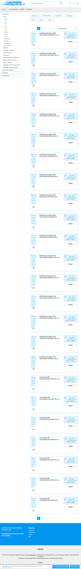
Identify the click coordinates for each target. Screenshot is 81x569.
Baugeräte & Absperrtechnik (10, 67)
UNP (6, 27)
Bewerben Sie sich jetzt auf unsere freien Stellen (13, 534)
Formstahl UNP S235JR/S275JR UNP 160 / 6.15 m (50, 459)
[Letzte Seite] (51, 28)
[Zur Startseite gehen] (13, 3)
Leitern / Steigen (7, 62)
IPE (5, 25)
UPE (6, 30)
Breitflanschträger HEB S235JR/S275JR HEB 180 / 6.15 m (50, 115)
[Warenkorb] (77, 3)
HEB (6, 23)
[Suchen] (60, 3)
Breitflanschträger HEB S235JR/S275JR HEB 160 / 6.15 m (50, 95)
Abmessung (35, 15)
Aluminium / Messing (8, 50)
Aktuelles (5, 73)
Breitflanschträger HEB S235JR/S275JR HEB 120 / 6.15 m (50, 54)
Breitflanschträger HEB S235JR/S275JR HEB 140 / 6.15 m (50, 74)
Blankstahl (6, 41)
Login (70, 34)
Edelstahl (5, 47)
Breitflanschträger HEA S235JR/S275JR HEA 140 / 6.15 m (50, 297)
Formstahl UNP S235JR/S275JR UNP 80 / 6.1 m (49, 378)
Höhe (33, 20)
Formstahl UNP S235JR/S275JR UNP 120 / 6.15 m (50, 418)
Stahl (4, 16)
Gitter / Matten (7, 45)
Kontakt (30, 534)
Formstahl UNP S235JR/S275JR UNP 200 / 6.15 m (49, 499)
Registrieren (71, 35)
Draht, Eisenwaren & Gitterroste (11, 57)
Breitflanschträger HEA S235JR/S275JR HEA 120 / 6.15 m (50, 277)
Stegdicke (70, 15)
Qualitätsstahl (7, 43)
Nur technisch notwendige (60, 566)
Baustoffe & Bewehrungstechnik (11, 65)
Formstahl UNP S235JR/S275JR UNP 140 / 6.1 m (50, 438)
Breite (50, 20)
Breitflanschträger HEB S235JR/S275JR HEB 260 (48, 216)
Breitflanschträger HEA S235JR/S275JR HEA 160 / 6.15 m (50, 317)
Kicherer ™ (40, 562)
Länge (41, 20)
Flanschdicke (47, 15)
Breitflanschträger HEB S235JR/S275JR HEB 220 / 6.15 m (49, 155)
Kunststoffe (6, 55)
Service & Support (7, 70)
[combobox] (45, 3)
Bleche (5, 34)
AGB (30, 536)
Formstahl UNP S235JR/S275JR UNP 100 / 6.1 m (50, 398)
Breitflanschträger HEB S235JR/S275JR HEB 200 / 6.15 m (49, 135)
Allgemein (32, 528)
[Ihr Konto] (74, 3)
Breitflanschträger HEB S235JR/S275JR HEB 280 (48, 236)
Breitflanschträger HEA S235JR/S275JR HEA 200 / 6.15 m (49, 358)
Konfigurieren (75, 566)
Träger (5, 18)
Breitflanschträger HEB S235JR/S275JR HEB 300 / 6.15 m (49, 175)
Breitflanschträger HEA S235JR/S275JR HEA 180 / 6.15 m (50, 337)
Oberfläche (59, 15)
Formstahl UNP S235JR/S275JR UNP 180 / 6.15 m (50, 479)
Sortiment (5, 14)
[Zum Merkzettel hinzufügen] (33, 45)
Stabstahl (6, 32)
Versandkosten (31, 555)
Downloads (5, 75)
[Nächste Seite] (48, 28)
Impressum (31, 530)
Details (71, 41)
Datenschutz (32, 532)
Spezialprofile (7, 38)
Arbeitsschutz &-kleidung (9, 60)
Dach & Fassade (7, 52)
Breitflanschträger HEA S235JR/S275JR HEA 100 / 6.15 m (50, 256)
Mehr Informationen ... (7, 567)
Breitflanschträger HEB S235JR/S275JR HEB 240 (48, 196)
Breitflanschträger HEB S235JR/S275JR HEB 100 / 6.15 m (50, 34)
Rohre (5, 36)
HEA (6, 21)
